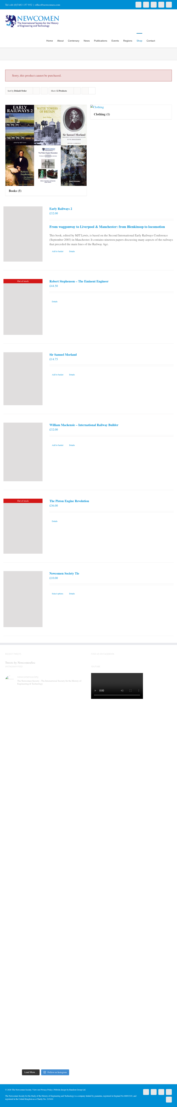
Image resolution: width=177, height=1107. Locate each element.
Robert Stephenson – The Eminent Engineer (79, 281)
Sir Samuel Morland (63, 354)
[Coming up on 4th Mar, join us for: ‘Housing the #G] (35, 1011)
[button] (166, 40)
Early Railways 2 (60, 208)
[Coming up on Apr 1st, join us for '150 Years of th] (35, 891)
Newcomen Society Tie (64, 573)
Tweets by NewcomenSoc (20, 663)
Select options (57, 593)
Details (72, 251)
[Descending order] (44, 90)
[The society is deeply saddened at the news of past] (76, 748)
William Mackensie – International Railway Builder (83, 425)
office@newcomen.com (47, 4)
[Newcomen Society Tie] (23, 599)
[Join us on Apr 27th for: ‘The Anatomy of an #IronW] (55, 746)
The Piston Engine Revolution (69, 501)
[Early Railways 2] (23, 234)
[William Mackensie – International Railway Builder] (23, 452)
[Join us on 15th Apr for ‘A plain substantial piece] (14, 884)
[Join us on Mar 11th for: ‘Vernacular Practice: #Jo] (14, 1013)
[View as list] (91, 90)
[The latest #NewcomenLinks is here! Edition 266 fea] (14, 742)
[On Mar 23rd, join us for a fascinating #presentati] (55, 884)
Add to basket (57, 251)
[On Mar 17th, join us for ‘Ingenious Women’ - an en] (76, 873)
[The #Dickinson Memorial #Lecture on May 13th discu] (35, 755)
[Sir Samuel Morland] (23, 378)
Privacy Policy (47, 1089)
